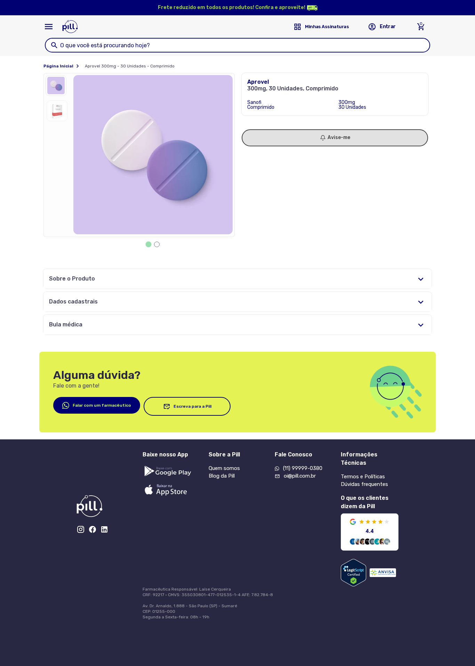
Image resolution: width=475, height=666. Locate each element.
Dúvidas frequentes (364, 484)
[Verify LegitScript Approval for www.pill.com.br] (353, 572)
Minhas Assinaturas (327, 26)
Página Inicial (58, 66)
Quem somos (224, 468)
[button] (58, 87)
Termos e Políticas (363, 476)
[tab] (149, 244)
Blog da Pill (222, 476)
